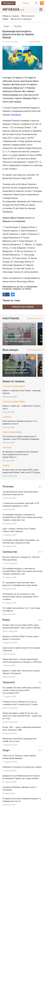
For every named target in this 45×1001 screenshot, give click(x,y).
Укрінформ (16, 114)
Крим (6, 19)
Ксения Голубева (34, 42)
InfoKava (13, 9)
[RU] (18, 3)
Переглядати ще (34, 318)
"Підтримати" (8, 3)
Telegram (16, 289)
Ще (39, 486)
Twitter (27, 289)
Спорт (6, 26)
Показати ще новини (22, 307)
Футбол (17, 26)
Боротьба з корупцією (22, 19)
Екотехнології (28, 16)
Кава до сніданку (11, 16)
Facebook (6, 289)
